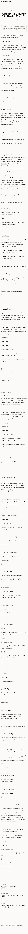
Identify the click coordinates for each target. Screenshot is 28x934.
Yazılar (2, 3)
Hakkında (7, 3)
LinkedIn (12, 3)
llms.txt (23, 930)
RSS (20, 930)
